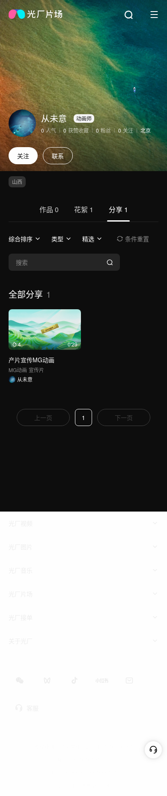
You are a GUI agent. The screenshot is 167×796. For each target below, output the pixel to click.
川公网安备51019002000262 (83, 772)
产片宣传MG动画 (31, 359)
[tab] (49, 213)
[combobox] (25, 238)
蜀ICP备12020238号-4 (83, 759)
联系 (58, 155)
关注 (23, 155)
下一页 (124, 417)
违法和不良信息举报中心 (83, 785)
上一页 (43, 417)
